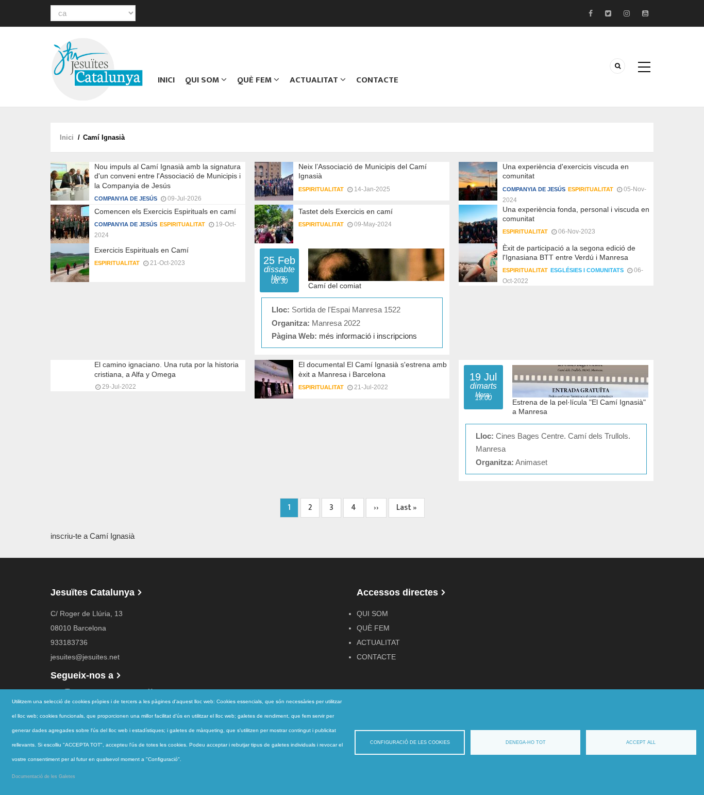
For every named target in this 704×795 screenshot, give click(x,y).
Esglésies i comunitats (587, 270)
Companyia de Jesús (125, 198)
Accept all (641, 742)
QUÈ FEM (255, 80)
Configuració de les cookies (410, 742)
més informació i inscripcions (368, 336)
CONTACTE (377, 80)
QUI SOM (203, 80)
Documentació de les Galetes (43, 776)
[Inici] (97, 68)
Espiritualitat (321, 189)
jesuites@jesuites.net (85, 657)
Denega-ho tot (526, 742)
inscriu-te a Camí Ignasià (93, 536)
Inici (166, 80)
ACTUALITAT (315, 80)
